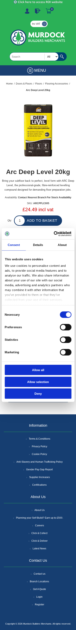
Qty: (9, 220)
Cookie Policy (39, 454)
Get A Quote (39, 589)
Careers (39, 525)
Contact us (39, 573)
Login (39, 596)
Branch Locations (39, 581)
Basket (48, 11)
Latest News (39, 548)
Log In (37, 11)
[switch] (65, 327)
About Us (39, 510)
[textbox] (34, 57)
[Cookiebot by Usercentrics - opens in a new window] (54, 233)
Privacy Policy (39, 446)
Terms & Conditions (39, 438)
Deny (38, 393)
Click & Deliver (39, 540)
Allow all (38, 370)
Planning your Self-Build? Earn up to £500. (39, 517)
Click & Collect (39, 533)
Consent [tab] (14, 245)
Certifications (39, 484)
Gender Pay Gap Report (39, 469)
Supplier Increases (39, 477)
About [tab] (62, 245)
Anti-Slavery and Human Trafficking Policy (39, 461)
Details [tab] (38, 245)
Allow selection (38, 381)
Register (27, 11)
